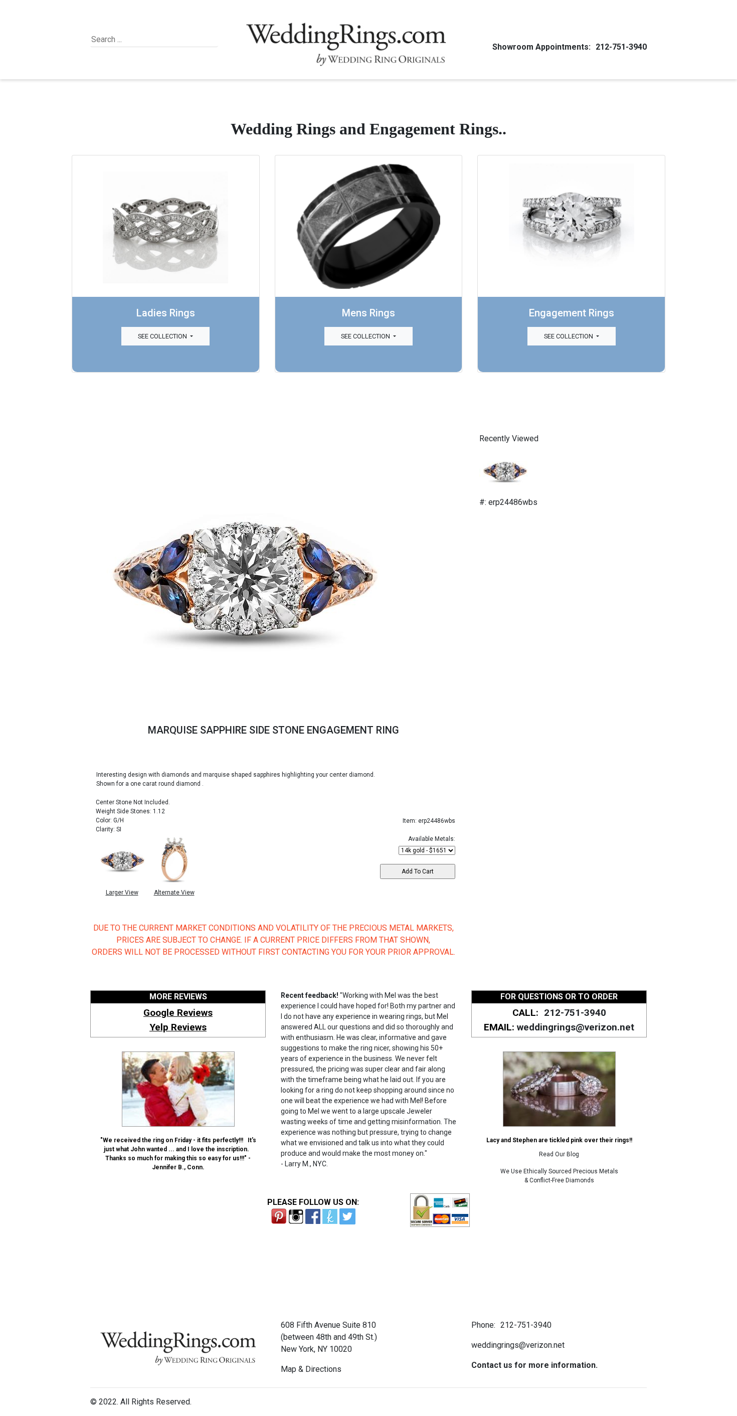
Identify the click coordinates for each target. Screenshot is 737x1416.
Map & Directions (311, 1369)
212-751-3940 (621, 47)
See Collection (163, 336)
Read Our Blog (559, 1154)
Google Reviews (178, 1012)
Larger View (122, 892)
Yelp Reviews (178, 1027)
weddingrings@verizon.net (575, 1027)
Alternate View (174, 892)
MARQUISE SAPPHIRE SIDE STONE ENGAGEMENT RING (273, 730)
